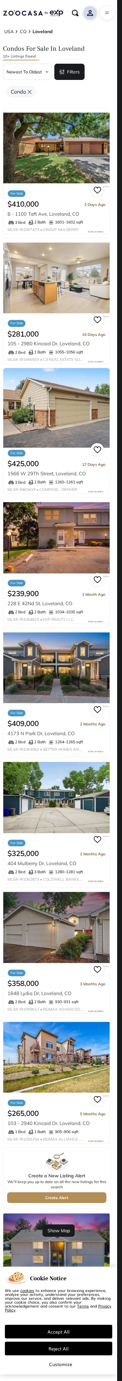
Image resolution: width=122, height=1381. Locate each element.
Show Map (58, 1231)
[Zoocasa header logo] (33, 13)
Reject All (58, 1348)
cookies (27, 1290)
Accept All (58, 1331)
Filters (73, 72)
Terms (83, 1306)
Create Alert (56, 1197)
